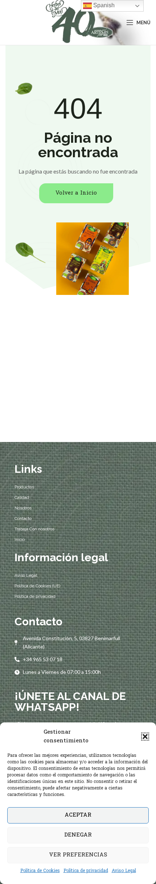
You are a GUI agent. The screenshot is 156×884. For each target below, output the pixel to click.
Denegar (78, 835)
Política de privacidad (85, 871)
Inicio (20, 539)
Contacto (23, 518)
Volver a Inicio (76, 193)
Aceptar (78, 815)
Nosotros (23, 507)
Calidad (22, 497)
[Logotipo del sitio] (78, 22)
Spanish (103, 5)
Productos (24, 486)
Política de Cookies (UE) (37, 585)
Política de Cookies (40, 871)
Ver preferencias (78, 855)
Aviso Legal (124, 871)
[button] (145, 736)
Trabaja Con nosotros (34, 528)
